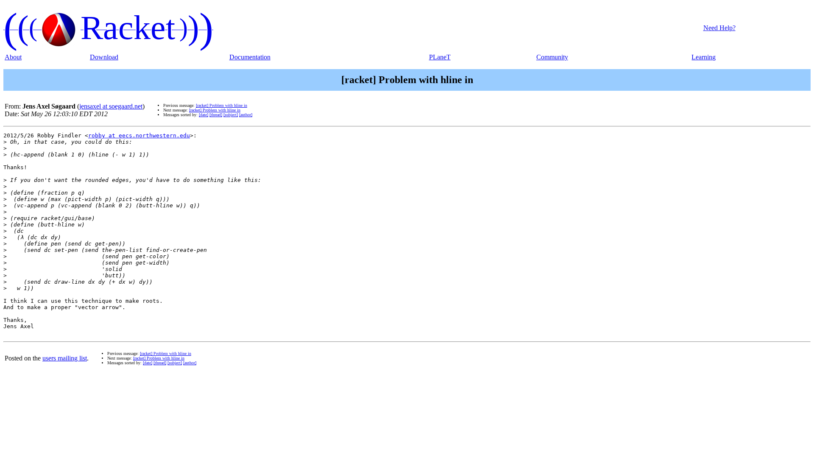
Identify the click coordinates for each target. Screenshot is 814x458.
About (13, 57)
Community (552, 57)
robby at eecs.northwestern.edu (139, 135)
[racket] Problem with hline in (221, 105)
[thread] (215, 114)
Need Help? (719, 27)
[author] (245, 114)
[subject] (230, 114)
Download (104, 57)
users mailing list (64, 358)
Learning (703, 57)
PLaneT (440, 57)
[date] (203, 114)
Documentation (249, 57)
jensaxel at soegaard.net (110, 106)
